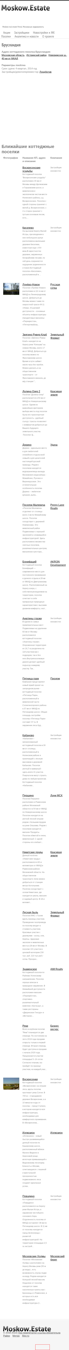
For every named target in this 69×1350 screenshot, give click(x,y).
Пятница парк (30, 678)
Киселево (28, 227)
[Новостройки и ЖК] (44, 32)
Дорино (26, 444)
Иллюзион (28, 1132)
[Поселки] (6, 36)
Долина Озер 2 (31, 391)
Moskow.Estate (26, 9)
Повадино (28, 1196)
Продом (55, 678)
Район (6, 1335)
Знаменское (29, 969)
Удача (53, 444)
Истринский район (36, 55)
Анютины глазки (32, 618)
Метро (16, 1335)
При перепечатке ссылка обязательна (39, 1332)
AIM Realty (56, 969)
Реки (25, 1026)
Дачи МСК (56, 795)
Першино (28, 795)
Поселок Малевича (33, 505)
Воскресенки (30, 1079)
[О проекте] (48, 36)
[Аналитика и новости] (27, 36)
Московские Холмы (34, 1256)
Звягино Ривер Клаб (34, 334)
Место (25, 1335)
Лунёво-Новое (31, 284)
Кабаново (28, 735)
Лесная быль (30, 912)
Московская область (13, 55)
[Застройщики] (21, 32)
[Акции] (6, 32)
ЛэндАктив (45, 71)
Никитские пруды (32, 852)
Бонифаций (29, 561)
